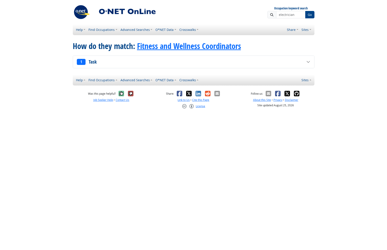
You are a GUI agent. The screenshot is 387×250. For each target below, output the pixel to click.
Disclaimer (291, 100)
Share (291, 30)
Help (79, 30)
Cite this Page (200, 100)
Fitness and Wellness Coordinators (189, 46)
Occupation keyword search (291, 8)
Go (310, 15)
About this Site (262, 100)
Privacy (277, 100)
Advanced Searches (135, 30)
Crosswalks (187, 30)
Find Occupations (101, 30)
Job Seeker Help (103, 100)
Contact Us (122, 100)
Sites (305, 30)
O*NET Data (164, 30)
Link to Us (184, 100)
